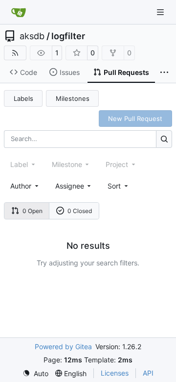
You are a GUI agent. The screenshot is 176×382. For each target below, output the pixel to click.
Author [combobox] (20, 186)
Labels (23, 98)
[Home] (18, 12)
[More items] (164, 72)
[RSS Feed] (15, 53)
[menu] (118, 185)
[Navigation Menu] (161, 12)
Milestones (72, 98)
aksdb (32, 36)
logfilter (68, 36)
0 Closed (79, 211)
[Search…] (164, 138)
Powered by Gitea (63, 346)
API (148, 373)
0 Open (32, 211)
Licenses (115, 373)
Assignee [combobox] (69, 186)
